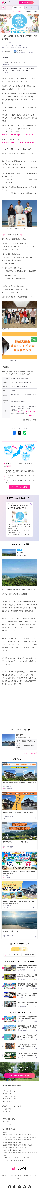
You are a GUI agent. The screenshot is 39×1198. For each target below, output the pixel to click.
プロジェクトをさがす (9, 1091)
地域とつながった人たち (10, 1099)
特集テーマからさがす (9, 1096)
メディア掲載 (7, 1124)
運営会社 (19, 1178)
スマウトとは (7, 1088)
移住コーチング (7, 1101)
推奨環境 (25, 1175)
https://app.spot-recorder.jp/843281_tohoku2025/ (18, 135)
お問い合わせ (33, 1175)
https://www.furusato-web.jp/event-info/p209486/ (18, 142)
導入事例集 (6, 1111)
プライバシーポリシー (15, 1175)
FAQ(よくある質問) (9, 1119)
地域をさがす (7, 1093)
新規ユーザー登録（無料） (19, 1075)
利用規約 (4, 1175)
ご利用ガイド (7, 1109)
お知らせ (6, 1121)
